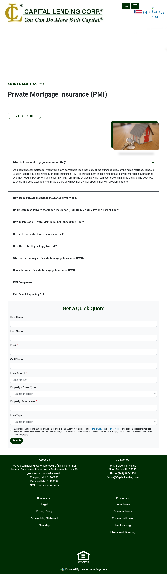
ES (162, 12)
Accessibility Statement (44, 518)
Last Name (17, 331)
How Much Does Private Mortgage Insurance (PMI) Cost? (48, 222)
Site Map (44, 525)
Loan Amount (18, 373)
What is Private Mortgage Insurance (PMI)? (40, 162)
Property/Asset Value (23, 401)
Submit (16, 440)
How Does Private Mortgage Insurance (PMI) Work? (45, 197)
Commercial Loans (122, 518)
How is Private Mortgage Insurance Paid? (38, 234)
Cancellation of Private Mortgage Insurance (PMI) (44, 270)
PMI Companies (22, 282)
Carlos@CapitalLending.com (123, 477)
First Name (17, 317)
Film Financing (122, 525)
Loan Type (17, 415)
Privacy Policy (115, 429)
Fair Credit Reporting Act (28, 294)
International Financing (122, 532)
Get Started (24, 115)
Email (14, 345)
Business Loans (123, 511)
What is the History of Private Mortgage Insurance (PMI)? (48, 258)
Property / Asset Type (24, 387)
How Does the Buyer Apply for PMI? (35, 246)
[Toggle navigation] (135, 6)
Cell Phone (17, 359)
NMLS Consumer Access (44, 485)
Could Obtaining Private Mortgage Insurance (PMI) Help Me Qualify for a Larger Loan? (66, 210)
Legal (44, 504)
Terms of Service (97, 429)
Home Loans (122, 504)
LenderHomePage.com (94, 569)
